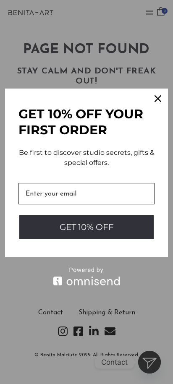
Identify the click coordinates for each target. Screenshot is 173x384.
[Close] (158, 99)
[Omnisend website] (86, 276)
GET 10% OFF (87, 227)
